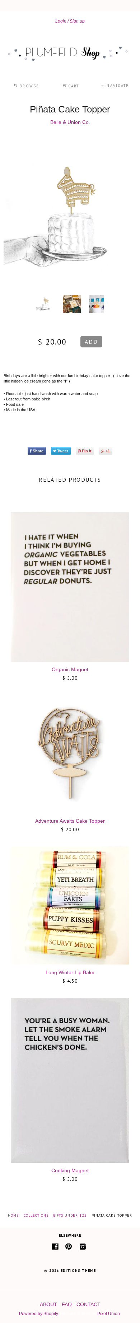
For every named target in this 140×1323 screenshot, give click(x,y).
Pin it (87, 451)
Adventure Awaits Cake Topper (70, 821)
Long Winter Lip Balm (70, 972)
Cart (70, 85)
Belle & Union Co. (70, 122)
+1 (108, 451)
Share (38, 451)
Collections (36, 1215)
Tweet (62, 451)
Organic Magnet (70, 669)
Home (13, 1215)
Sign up (77, 21)
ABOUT (48, 1304)
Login (60, 21)
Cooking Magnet (70, 1170)
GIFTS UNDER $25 (70, 1215)
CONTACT (88, 1304)
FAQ (67, 1304)
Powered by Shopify (38, 1313)
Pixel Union (108, 1313)
